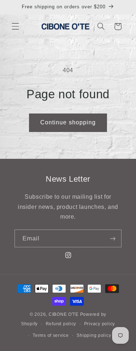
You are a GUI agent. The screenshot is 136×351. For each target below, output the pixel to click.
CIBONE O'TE (64, 314)
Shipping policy (94, 335)
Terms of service (51, 335)
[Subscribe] (112, 238)
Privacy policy (99, 324)
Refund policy (61, 324)
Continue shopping (68, 122)
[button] (15, 26)
